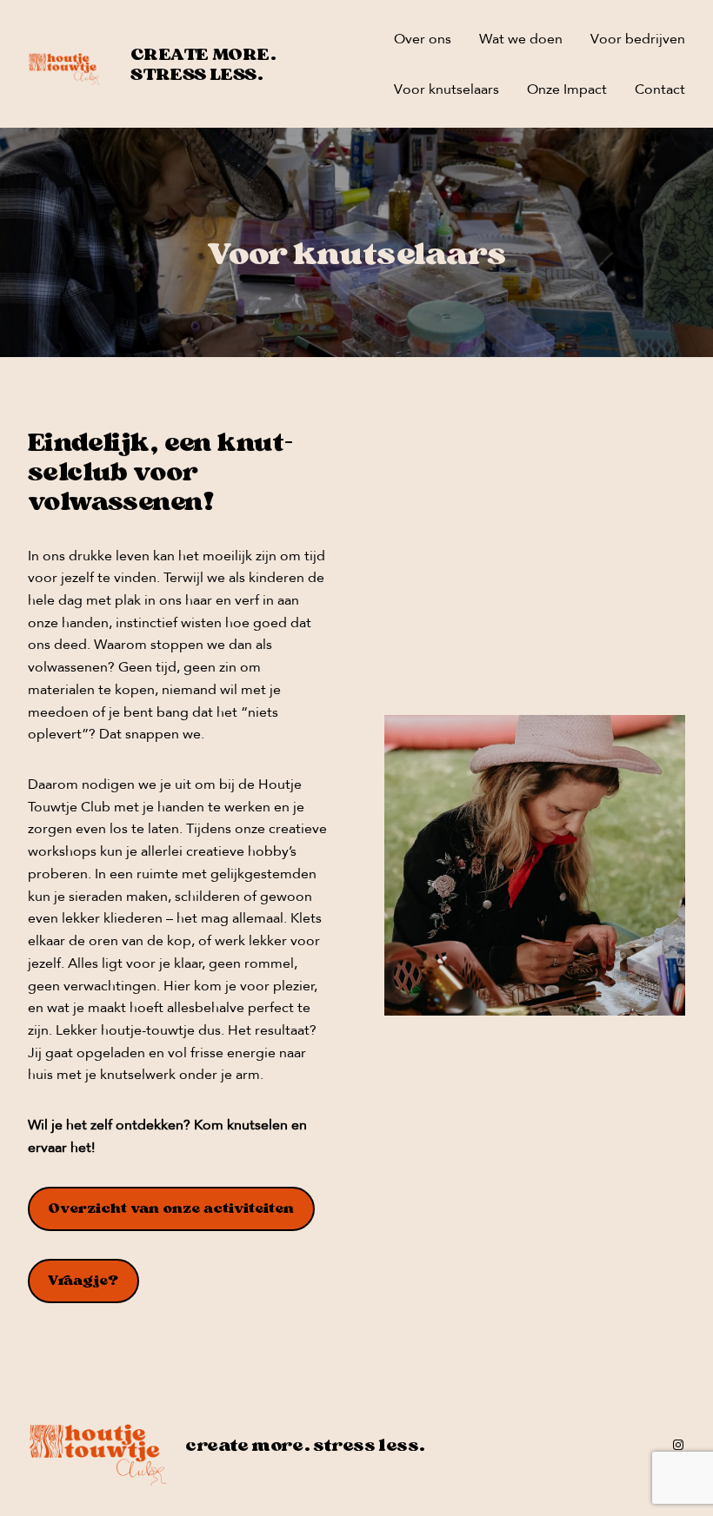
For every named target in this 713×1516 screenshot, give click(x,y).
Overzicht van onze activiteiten (171, 1208)
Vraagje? (83, 1280)
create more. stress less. (203, 63)
